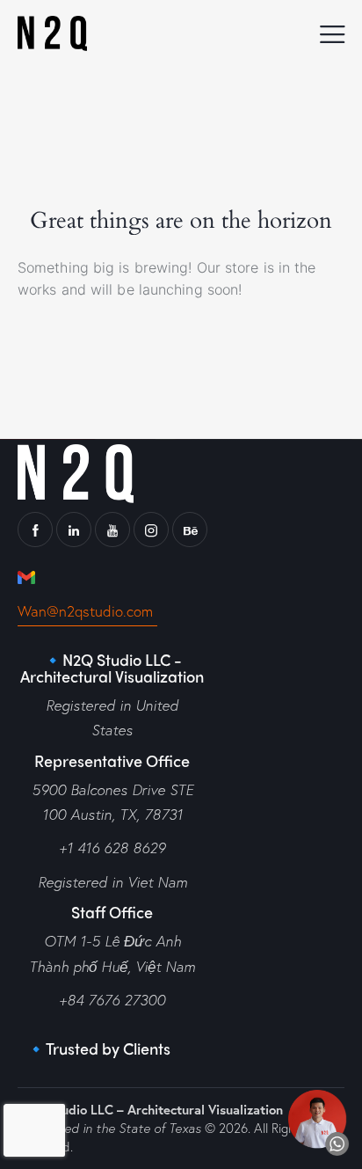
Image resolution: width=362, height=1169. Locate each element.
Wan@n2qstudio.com (87, 611)
